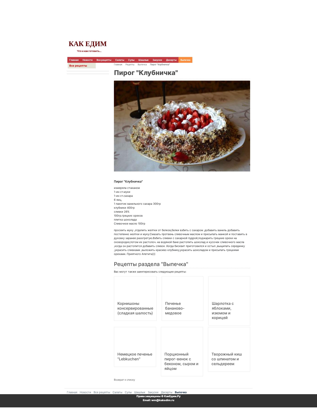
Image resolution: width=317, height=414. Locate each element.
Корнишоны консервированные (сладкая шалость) (135, 308)
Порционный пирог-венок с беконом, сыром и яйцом (181, 361)
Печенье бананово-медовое (175, 308)
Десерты (171, 59)
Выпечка (185, 59)
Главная (74, 59)
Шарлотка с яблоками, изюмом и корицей (223, 310)
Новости (88, 59)
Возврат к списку (124, 379)
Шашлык (143, 59)
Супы (131, 59)
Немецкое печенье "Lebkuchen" (134, 356)
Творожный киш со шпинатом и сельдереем (226, 359)
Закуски (157, 59)
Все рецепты (104, 59)
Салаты (119, 59)
